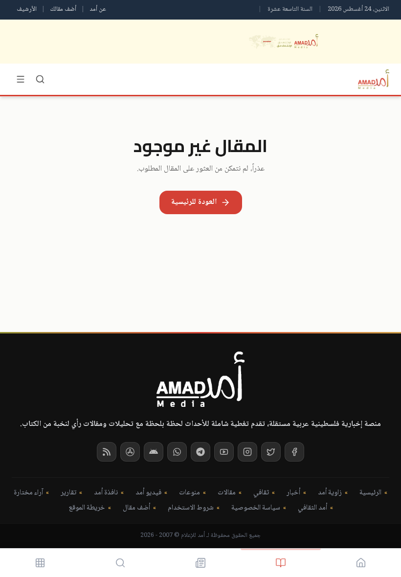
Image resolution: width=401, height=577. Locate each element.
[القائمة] (20, 79)
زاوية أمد (330, 493)
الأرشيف (27, 9)
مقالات (227, 493)
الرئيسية (370, 493)
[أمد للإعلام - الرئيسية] (373, 79)
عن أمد (97, 9)
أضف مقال (136, 508)
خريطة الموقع (86, 508)
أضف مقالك (63, 9)
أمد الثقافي (312, 508)
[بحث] (40, 79)
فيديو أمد (148, 493)
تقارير (68, 493)
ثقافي (261, 493)
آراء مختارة (28, 493)
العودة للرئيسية (194, 202)
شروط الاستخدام (191, 508)
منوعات (189, 493)
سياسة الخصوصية (255, 508)
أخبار (293, 493)
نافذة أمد (106, 493)
